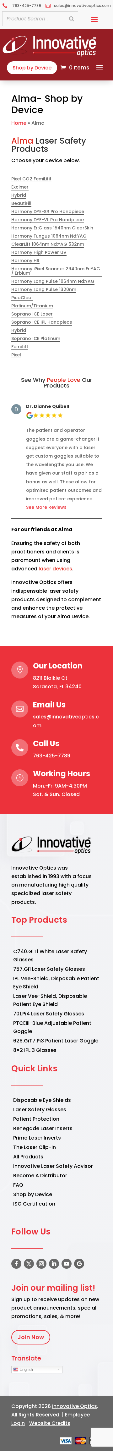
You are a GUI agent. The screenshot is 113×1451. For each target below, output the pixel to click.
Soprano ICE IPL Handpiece (41, 322)
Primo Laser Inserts (37, 1137)
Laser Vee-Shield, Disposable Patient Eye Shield (50, 1000)
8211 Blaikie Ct (50, 678)
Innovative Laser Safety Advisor (53, 1166)
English (25, 1369)
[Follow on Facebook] (16, 1264)
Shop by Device (32, 67)
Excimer (20, 187)
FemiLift (19, 347)
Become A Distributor (40, 1175)
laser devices (55, 568)
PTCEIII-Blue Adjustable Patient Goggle (52, 1027)
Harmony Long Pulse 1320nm (43, 290)
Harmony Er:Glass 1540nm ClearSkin (52, 228)
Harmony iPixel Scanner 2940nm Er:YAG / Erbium (55, 271)
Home (18, 123)
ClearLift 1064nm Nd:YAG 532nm (47, 244)
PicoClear (22, 298)
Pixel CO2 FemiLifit (31, 179)
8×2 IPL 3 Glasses (34, 1050)
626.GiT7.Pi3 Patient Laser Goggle (55, 1040)
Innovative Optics (74, 1406)
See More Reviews (46, 507)
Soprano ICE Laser (32, 314)
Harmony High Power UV (39, 253)
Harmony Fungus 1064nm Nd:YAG (49, 236)
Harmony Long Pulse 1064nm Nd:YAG (52, 281)
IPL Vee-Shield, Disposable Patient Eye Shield (56, 982)
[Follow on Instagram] (41, 1264)
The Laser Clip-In (34, 1147)
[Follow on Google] (79, 1264)
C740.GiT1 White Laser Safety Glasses (50, 955)
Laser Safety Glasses (39, 1109)
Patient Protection (36, 1119)
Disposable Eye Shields (42, 1100)
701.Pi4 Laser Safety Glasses (48, 1013)
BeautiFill (21, 203)
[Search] (71, 19)
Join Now (31, 1337)
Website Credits (49, 1423)
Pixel (16, 355)
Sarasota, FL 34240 (57, 686)
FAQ (18, 1185)
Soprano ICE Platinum (35, 339)
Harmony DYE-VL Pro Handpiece (47, 220)
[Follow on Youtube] (67, 1264)
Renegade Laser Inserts (43, 1128)
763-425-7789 (51, 755)
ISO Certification (34, 1203)
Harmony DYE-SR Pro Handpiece (47, 212)
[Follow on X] (29, 1264)
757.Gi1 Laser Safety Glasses (49, 969)
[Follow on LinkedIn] (54, 1264)
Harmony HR (25, 261)
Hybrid (18, 195)
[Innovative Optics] (50, 54)
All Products (28, 1156)
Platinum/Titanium (32, 306)
